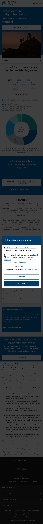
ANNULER (21, 277)
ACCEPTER (21, 283)
